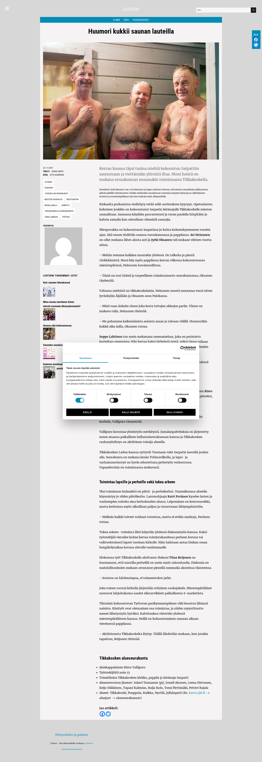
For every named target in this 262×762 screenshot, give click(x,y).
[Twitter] (256, 44)
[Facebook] (256, 39)
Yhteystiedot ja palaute (71, 735)
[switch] (114, 400)
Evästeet (89, 743)
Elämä (116, 20)
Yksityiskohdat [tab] (131, 358)
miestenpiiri (73, 199)
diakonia (49, 187)
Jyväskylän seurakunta (56, 193)
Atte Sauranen (57, 174)
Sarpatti (65, 205)
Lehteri (131, 9)
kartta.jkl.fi (196, 693)
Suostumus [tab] (85, 358)
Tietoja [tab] (176, 358)
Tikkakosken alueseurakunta (59, 211)
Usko (126, 20)
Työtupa (66, 216)
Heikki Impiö (57, 171)
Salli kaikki (174, 412)
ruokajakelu (51, 205)
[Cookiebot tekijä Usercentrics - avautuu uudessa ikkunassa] (182, 348)
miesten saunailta (53, 199)
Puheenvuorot (141, 20)
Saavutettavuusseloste (71, 749)
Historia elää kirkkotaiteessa (57, 325)
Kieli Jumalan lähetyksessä (56, 282)
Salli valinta (131, 412)
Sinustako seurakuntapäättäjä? (58, 345)
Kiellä (87, 412)
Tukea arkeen (51, 216)
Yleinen (48, 181)
